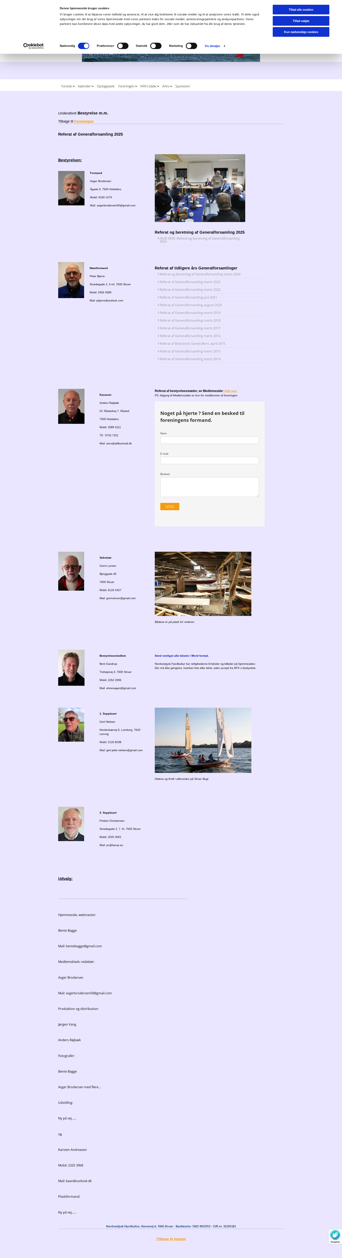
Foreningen (84, 121)
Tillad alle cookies (301, 9)
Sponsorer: (183, 86)
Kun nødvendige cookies (301, 32)
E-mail (164, 453)
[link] (66, 84)
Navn (163, 433)
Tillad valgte (301, 21)
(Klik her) (230, 391)
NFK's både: (148, 86)
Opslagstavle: (106, 86)
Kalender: (84, 86)
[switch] (122, 46)
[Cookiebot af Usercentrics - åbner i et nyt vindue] (33, 46)
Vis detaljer (212, 46)
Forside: (67, 86)
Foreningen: (126, 86)
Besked (165, 474)
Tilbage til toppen (171, 1239)
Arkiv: (166, 86)
